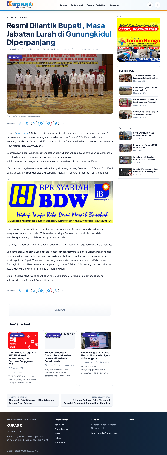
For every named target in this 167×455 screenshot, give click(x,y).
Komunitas (60, 442)
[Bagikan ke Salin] (63, 123)
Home (10, 17)
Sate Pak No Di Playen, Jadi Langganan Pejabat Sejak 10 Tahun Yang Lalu (145, 76)
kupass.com (22, 132)
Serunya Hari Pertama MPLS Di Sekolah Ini (145, 146)
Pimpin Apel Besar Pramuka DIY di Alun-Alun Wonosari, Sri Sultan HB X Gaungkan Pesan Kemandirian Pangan (145, 100)
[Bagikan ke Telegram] (41, 123)
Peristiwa (59, 424)
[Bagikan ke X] (34, 123)
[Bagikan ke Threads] (56, 123)
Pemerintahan (15, 57)
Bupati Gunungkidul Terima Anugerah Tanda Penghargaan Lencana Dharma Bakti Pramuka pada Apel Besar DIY (145, 88)
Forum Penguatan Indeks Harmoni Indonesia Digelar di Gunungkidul (96, 355)
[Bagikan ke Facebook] (27, 123)
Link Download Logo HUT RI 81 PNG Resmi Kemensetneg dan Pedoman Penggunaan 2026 (22, 358)
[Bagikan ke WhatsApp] (20, 123)
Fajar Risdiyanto (62, 49)
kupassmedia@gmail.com (104, 433)
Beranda (63, 5)
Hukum (58, 438)
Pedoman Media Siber (96, 5)
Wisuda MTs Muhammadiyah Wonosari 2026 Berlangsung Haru (145, 170)
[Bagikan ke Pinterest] (49, 123)
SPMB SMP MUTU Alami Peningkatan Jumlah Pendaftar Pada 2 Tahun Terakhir (143, 134)
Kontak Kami (114, 5)
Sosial (57, 433)
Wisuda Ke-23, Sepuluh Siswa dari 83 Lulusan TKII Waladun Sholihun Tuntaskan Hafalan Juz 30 (145, 158)
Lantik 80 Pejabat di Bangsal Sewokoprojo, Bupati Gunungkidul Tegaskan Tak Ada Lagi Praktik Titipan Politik (145, 113)
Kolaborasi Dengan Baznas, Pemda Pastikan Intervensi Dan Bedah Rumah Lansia (58, 357)
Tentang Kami (77, 5)
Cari (150, 5)
